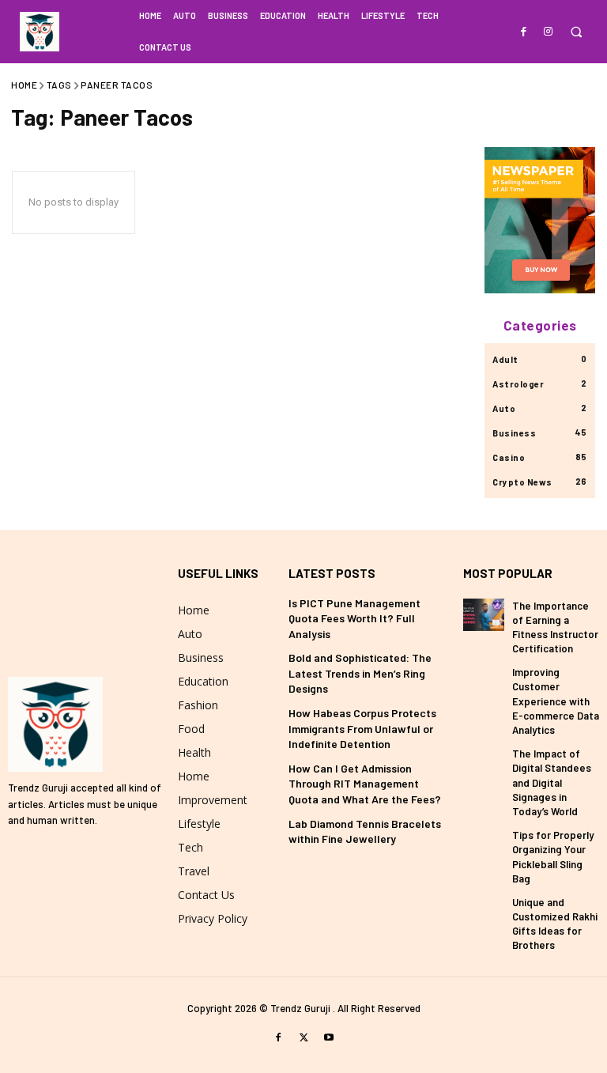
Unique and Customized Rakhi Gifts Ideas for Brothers (555, 924)
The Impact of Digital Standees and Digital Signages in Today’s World (551, 782)
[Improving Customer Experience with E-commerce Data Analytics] (483, 681)
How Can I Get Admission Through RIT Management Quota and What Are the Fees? (364, 783)
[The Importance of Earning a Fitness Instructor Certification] (483, 615)
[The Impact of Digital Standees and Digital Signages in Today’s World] (483, 762)
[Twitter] (303, 1036)
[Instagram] (548, 30)
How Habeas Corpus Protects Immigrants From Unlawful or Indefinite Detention (362, 728)
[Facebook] (524, 30)
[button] (575, 32)
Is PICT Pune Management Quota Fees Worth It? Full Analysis (354, 618)
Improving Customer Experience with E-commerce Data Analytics (555, 701)
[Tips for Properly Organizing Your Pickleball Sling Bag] (483, 844)
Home (24, 84)
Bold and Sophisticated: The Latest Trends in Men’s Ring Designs (360, 673)
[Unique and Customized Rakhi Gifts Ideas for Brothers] (483, 911)
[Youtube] (328, 1036)
